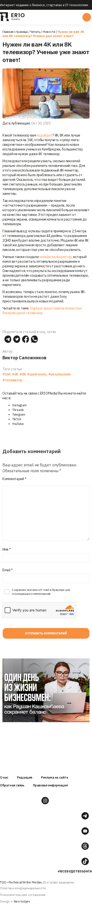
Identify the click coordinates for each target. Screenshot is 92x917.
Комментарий (14, 479)
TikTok (16, 419)
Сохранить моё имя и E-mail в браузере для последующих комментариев (41, 591)
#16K (6, 374)
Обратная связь (12, 785)
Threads (18, 410)
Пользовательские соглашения (22, 895)
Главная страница (15, 32)
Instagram (19, 405)
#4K (15, 374)
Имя (6, 549)
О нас (4, 777)
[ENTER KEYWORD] (86, 17)
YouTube (18, 424)
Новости (49, 32)
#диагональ (37, 374)
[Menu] (45, 17)
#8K (23, 374)
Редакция (24, 777)
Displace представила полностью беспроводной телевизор (42, 310)
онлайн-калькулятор (55, 257)
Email (7, 570)
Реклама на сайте (54, 777)
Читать (35, 32)
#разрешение (59, 374)
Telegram (18, 414)
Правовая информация (50, 785)
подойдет (45, 135)
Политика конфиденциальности (23, 888)
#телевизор (12, 380)
